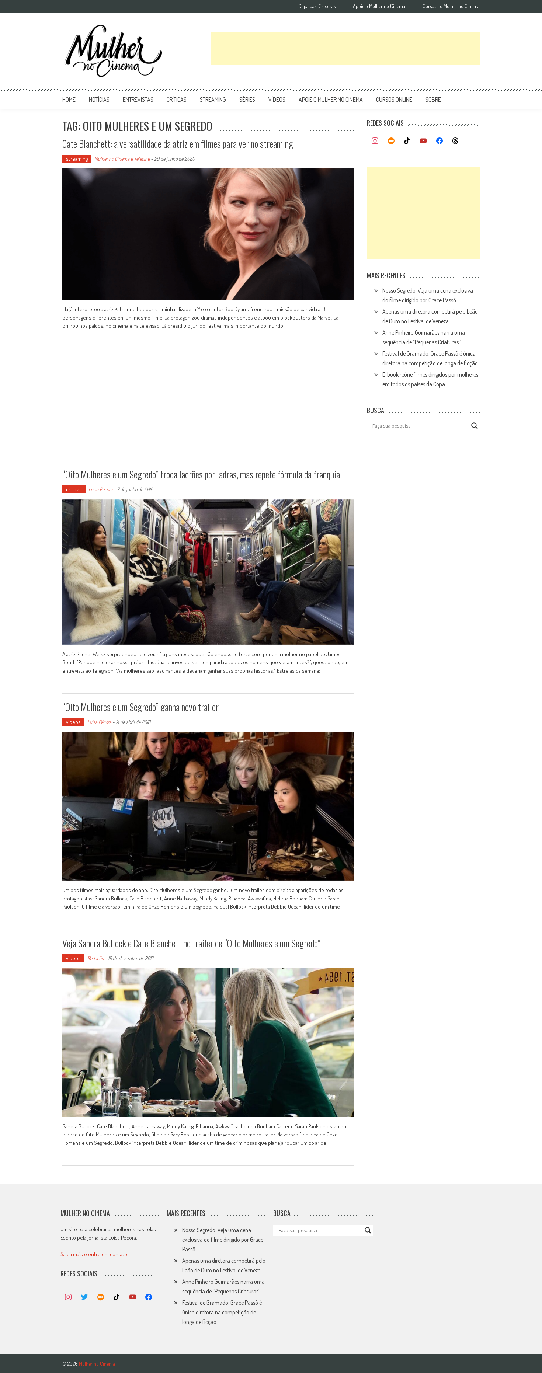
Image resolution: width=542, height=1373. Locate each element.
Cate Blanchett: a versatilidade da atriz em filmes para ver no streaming (177, 143)
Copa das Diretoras (317, 6)
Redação (95, 958)
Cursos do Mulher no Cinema (451, 6)
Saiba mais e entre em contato (93, 1254)
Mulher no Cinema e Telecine (122, 159)
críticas (177, 99)
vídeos (276, 99)
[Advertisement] (345, 48)
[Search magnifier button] (474, 426)
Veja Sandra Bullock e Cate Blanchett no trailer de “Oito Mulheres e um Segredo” (191, 943)
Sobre (433, 99)
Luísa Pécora (100, 489)
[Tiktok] (407, 141)
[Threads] (455, 141)
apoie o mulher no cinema (331, 99)
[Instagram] (375, 141)
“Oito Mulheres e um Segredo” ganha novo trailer (140, 707)
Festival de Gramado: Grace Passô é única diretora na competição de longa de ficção (222, 1312)
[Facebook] (439, 141)
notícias (99, 99)
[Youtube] (423, 141)
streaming (213, 99)
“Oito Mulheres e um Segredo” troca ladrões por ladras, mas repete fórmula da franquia (201, 474)
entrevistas (138, 99)
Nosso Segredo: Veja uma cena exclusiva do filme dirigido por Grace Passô (222, 1239)
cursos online (394, 99)
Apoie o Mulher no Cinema (379, 6)
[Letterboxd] (391, 141)
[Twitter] (84, 1297)
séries (247, 99)
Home (69, 99)
